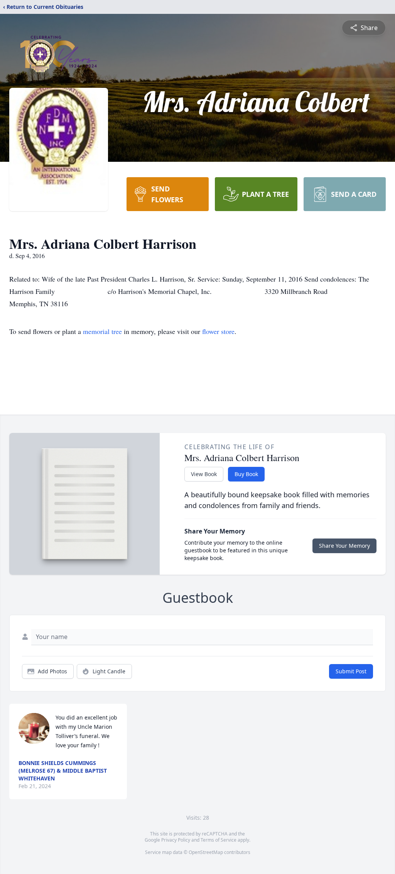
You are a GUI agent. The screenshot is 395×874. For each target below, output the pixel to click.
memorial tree (102, 331)
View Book (204, 474)
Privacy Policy (175, 840)
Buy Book (246, 474)
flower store (218, 331)
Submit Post (351, 671)
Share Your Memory (344, 545)
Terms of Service (218, 840)
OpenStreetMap (206, 852)
